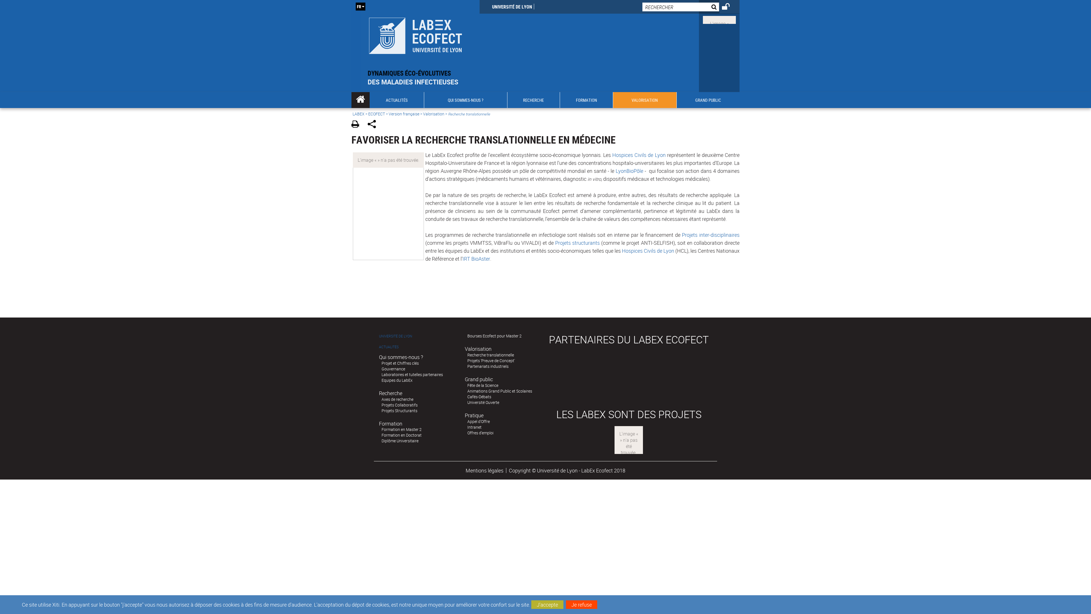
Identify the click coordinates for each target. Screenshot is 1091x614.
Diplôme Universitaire (400, 440)
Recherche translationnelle (490, 355)
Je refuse (581, 604)
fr (359, 6)
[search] (680, 7)
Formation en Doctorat (402, 435)
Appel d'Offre (478, 421)
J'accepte (547, 604)
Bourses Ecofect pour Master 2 (494, 336)
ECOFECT (376, 114)
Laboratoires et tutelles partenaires (412, 374)
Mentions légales (484, 470)
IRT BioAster (476, 258)
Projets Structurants (399, 410)
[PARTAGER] (374, 125)
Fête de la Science (482, 385)
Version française (404, 114)
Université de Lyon (512, 7)
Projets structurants (577, 242)
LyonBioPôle (629, 170)
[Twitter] (719, 19)
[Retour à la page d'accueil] (415, 34)
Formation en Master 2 (402, 429)
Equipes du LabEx (397, 380)
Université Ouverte (483, 402)
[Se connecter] (729, 7)
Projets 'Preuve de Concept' (491, 360)
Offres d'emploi (480, 432)
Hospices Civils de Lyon (638, 155)
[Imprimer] (357, 125)
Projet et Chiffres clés (400, 363)
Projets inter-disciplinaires (711, 234)
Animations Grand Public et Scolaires (499, 391)
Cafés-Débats (479, 396)
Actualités (389, 347)
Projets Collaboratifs (400, 405)
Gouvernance (393, 369)
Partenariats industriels (488, 366)
